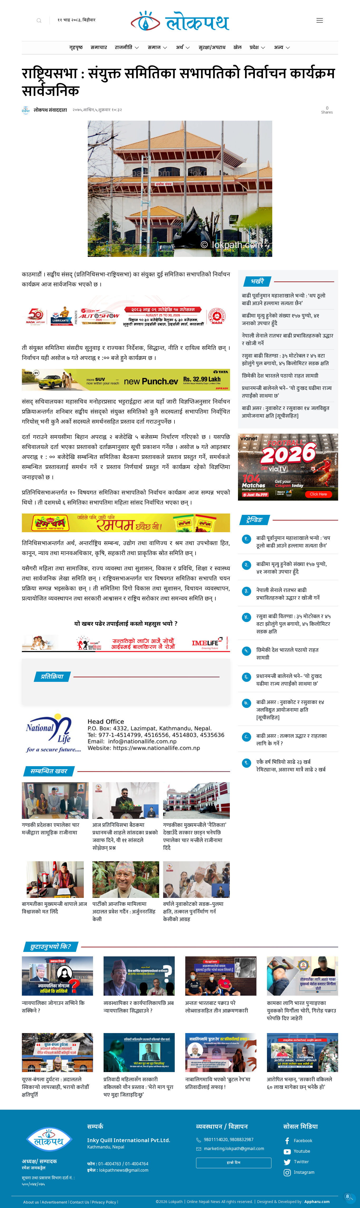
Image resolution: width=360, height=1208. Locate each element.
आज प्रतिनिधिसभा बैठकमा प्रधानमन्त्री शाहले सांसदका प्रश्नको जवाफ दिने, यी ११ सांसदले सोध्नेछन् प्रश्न (125, 837)
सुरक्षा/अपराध (212, 48)
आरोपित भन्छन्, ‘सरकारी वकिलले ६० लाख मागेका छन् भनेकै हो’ (299, 1083)
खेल (237, 48)
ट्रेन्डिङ (254, 520)
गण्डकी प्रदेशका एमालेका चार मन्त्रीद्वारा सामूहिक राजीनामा (50, 829)
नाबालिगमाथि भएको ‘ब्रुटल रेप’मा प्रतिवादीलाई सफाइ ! (217, 1083)
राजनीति (123, 48)
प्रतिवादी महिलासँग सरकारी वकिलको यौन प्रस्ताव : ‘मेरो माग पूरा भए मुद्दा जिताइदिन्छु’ (138, 1087)
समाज (154, 48)
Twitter (301, 1162)
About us (31, 1202)
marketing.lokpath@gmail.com (234, 1149)
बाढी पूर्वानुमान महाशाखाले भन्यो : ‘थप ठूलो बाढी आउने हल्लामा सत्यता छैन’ (283, 299)
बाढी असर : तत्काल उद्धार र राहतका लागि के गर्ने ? (291, 740)
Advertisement (54, 1202)
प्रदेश (254, 48)
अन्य (278, 48)
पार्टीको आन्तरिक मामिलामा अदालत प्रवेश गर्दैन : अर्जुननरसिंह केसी (124, 912)
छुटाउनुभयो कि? (50, 947)
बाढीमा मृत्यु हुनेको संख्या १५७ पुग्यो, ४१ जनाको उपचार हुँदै (280, 319)
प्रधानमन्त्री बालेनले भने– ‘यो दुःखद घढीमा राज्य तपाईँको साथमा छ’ (287, 392)
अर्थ (179, 48)
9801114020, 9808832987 (229, 1140)
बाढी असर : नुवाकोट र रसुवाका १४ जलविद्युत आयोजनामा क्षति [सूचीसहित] (285, 412)
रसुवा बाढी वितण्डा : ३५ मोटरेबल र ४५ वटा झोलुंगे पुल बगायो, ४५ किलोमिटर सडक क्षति (285, 359)
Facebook (303, 1141)
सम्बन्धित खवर (48, 771)
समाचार (99, 48)
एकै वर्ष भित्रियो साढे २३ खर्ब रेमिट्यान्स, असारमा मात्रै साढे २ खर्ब (290, 766)
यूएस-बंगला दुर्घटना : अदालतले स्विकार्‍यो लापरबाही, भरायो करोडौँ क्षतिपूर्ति (55, 1087)
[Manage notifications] (347, 1196)
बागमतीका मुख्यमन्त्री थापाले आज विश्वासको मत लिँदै (54, 908)
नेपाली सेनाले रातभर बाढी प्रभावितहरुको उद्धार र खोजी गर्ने (287, 339)
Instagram (304, 1173)
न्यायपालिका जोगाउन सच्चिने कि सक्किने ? (53, 1007)
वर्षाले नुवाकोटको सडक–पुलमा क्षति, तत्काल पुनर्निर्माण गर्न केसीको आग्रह (193, 912)
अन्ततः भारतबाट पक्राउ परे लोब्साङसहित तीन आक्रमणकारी (216, 1007)
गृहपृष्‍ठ (76, 48)
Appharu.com (317, 1202)
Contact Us (79, 1202)
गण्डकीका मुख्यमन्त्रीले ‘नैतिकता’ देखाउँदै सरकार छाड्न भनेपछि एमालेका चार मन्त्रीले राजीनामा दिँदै (194, 837)
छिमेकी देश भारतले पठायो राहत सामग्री (280, 375)
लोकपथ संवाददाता (50, 110)
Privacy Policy (104, 1202)
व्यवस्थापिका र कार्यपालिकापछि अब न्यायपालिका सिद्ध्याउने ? (139, 1007)
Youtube (302, 1152)
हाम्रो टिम (234, 1163)
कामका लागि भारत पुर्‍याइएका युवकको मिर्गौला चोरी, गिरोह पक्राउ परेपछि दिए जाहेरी (301, 1011)
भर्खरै (257, 282)
